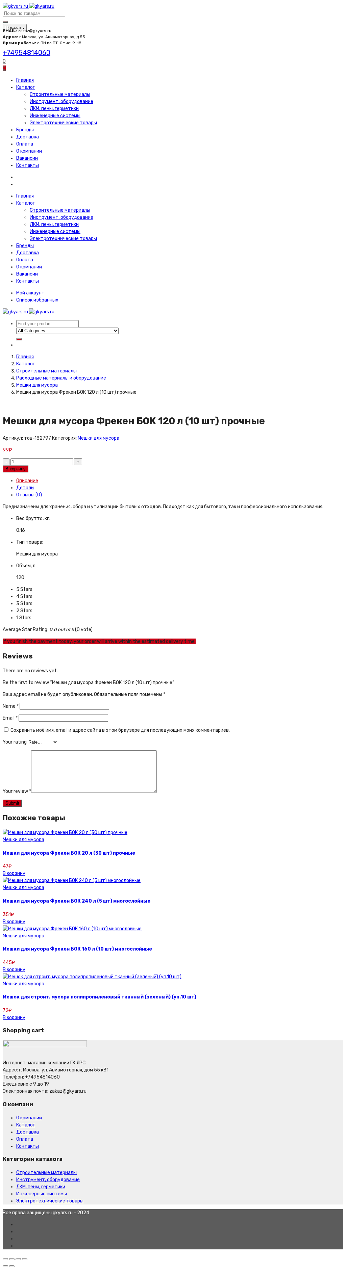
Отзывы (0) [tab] (29, 495)
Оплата (24, 144)
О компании (29, 151)
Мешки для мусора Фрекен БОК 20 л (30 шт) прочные (69, 853)
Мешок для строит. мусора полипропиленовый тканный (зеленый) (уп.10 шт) (99, 997)
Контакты (27, 165)
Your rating (15, 742)
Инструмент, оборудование (61, 101)
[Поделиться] (12, 1259)
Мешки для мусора (37, 385)
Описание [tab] (27, 481)
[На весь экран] (18, 1259)
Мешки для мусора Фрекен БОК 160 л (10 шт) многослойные (77, 949)
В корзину (15, 468)
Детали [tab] (25, 488)
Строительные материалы (60, 94)
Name (11, 706)
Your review (17, 791)
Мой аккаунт (30, 293)
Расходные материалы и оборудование (61, 378)
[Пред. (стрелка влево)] (5, 1266)
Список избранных (37, 300)
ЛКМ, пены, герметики (54, 108)
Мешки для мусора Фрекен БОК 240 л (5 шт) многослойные (76, 901)
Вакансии (27, 158)
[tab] (179, 480)
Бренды (25, 130)
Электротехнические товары (63, 123)
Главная (25, 80)
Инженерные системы (55, 116)
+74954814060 (26, 53)
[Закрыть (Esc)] (5, 1259)
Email (10, 718)
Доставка (27, 137)
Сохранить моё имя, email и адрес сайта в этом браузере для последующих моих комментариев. (120, 730)
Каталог (25, 87)
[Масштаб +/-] (24, 1259)
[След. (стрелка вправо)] (12, 1266)
